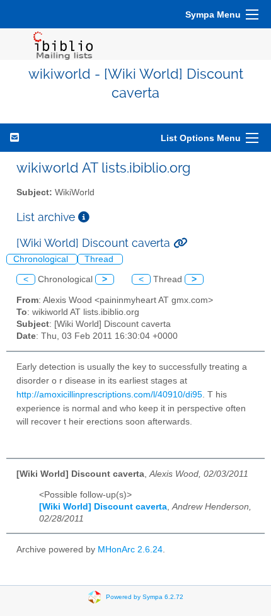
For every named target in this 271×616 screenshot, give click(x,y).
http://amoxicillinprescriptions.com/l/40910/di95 (109, 394)
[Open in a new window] (83, 217)
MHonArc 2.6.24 (130, 549)
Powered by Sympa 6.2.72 (144, 596)
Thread (100, 259)
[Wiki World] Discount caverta (103, 506)
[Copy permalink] (180, 242)
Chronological (42, 259)
